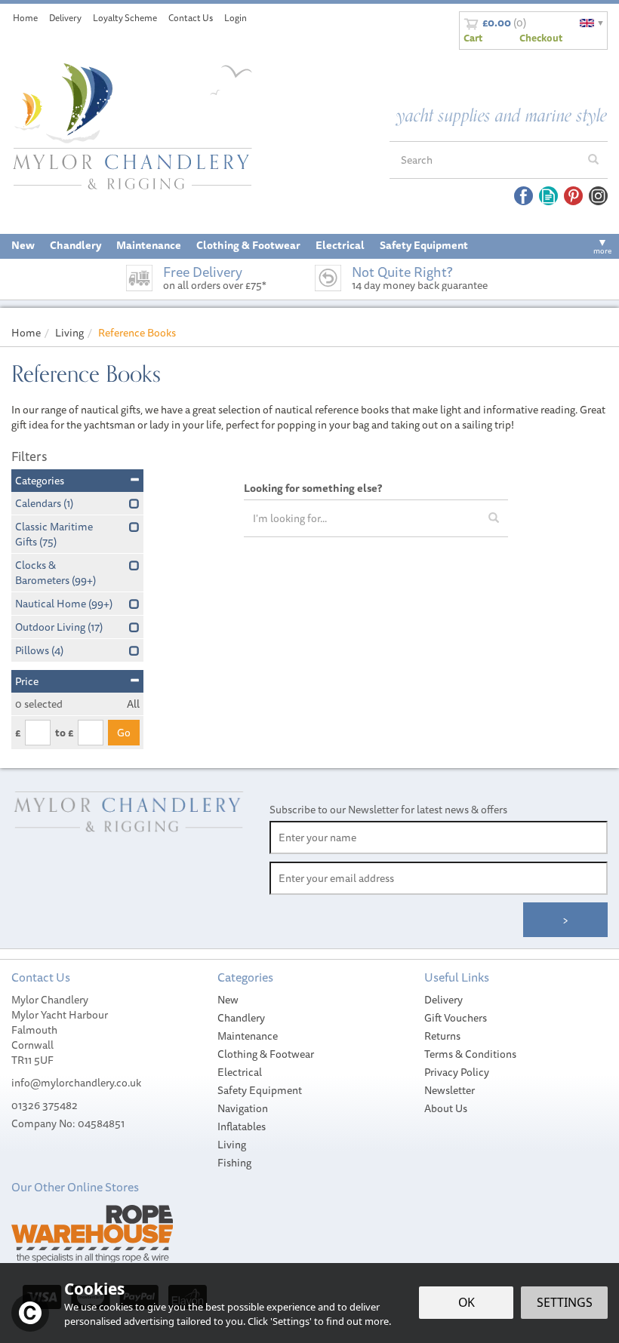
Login (235, 18)
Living (231, 1144)
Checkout (540, 37)
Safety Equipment (259, 1090)
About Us (445, 1108)
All (133, 703)
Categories (39, 480)
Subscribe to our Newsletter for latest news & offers (388, 809)
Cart (472, 37)
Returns (442, 1035)
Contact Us (190, 18)
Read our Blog (548, 195)
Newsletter (449, 1090)
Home (25, 18)
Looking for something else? (313, 488)
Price (26, 681)
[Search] (593, 160)
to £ (64, 732)
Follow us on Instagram (598, 195)
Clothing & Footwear (265, 1054)
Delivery (443, 999)
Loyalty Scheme (125, 18)
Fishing (234, 1162)
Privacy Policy (456, 1072)
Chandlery (241, 1017)
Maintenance (247, 1035)
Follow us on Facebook (523, 195)
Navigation (242, 1108)
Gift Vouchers (455, 1017)
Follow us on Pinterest (573, 195)
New (228, 999)
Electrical (239, 1072)
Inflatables (241, 1126)
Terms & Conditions (470, 1054)
